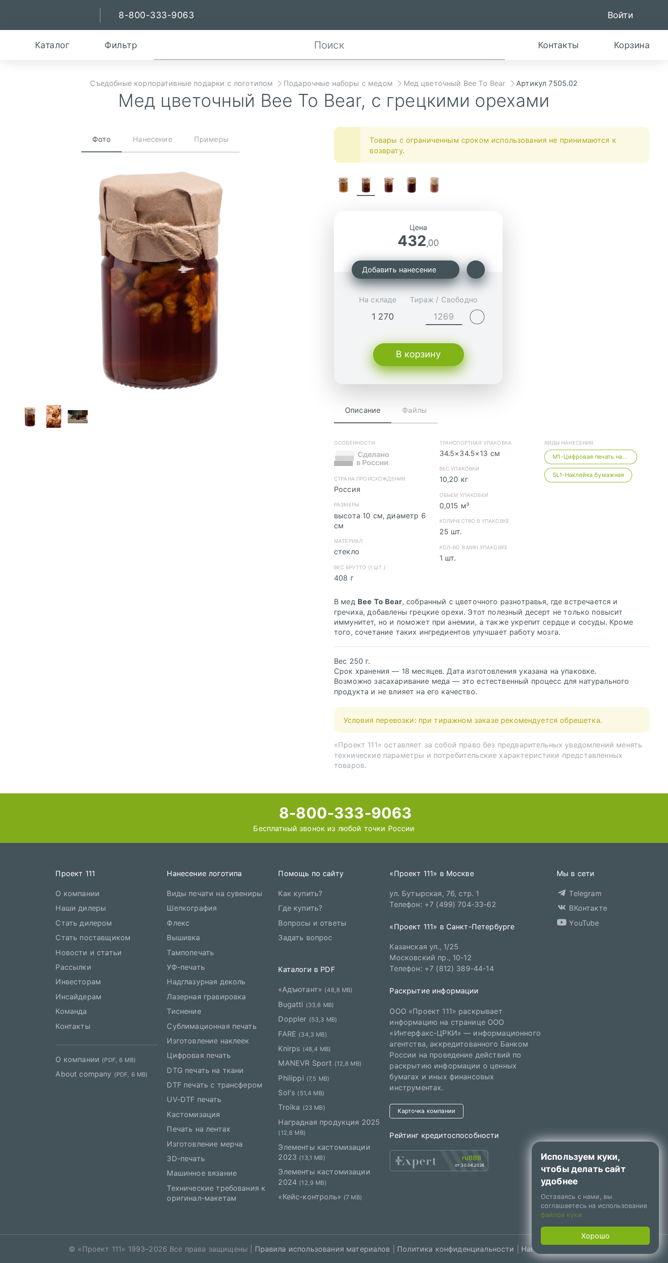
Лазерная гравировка (206, 996)
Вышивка (183, 937)
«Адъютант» (315, 989)
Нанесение (152, 139)
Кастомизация (193, 1113)
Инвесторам (78, 981)
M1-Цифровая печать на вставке (595, 456)
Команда (71, 1011)
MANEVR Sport (320, 1063)
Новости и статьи (88, 952)
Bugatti (306, 1003)
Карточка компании (426, 1110)
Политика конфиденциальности (455, 1248)
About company (101, 1073)
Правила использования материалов (322, 1248)
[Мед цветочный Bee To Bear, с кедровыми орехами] (388, 186)
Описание (362, 410)
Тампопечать (190, 952)
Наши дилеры (80, 907)
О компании (77, 893)
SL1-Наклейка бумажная (588, 474)
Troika (301, 1107)
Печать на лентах (198, 1128)
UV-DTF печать (194, 1099)
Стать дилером (83, 922)
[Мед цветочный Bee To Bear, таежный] (434, 186)
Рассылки (73, 967)
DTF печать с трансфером (214, 1084)
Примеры (211, 139)
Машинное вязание (202, 1173)
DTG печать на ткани (205, 1069)
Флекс (178, 922)
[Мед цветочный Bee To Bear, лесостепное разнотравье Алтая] (343, 186)
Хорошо (595, 1235)
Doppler (307, 1018)
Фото (101, 139)
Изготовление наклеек (208, 1040)
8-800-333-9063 (343, 813)
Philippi (303, 1077)
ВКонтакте (587, 907)
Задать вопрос (305, 937)
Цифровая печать (198, 1055)
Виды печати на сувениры (214, 893)
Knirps (304, 1048)
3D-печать (185, 1158)
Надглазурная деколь (206, 981)
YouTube (583, 922)
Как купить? (300, 893)
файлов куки (561, 1214)
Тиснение (184, 1011)
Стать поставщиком (92, 937)
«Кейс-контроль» (320, 1196)
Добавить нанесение (399, 269)
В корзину (418, 354)
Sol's (301, 1092)
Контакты (72, 1025)
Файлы (414, 410)
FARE (302, 1033)
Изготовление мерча (205, 1143)
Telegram (584, 893)
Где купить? (300, 907)
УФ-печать (185, 967)
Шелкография (192, 907)
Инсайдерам (78, 996)
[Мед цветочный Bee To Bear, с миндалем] (411, 186)
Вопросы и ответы (312, 922)
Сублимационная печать (211, 1025)
